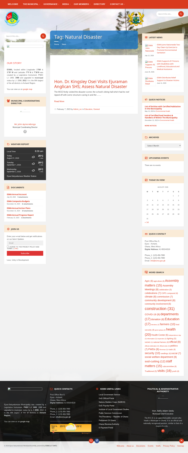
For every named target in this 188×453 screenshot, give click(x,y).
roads (171, 349)
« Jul (147, 222)
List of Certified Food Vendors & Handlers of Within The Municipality (161, 116)
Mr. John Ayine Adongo (25, 124)
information (152, 338)
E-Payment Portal (106, 428)
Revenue (164, 349)
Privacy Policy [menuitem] (169, 446)
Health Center (159, 335)
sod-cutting (155, 361)
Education (88, 109)
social (176, 353)
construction (160, 308)
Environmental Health (163, 111)
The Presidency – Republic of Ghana (113, 417)
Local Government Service (109, 395)
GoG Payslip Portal (106, 406)
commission (165, 296)
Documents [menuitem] (140, 446)
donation (157, 319)
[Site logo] (12, 26)
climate (150, 296)
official (175, 341)
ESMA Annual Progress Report (20, 215)
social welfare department (161, 357)
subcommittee (169, 366)
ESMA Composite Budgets (18, 201)
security (152, 353)
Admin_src (77, 109)
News (64, 44)
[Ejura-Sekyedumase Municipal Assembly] (136, 18)
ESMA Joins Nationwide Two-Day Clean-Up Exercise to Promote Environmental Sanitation (168, 48)
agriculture (159, 281)
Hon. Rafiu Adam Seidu (163, 410)
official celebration (152, 346)
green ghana (160, 330)
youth (175, 371)
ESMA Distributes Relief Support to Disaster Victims (168, 79)
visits (164, 371)
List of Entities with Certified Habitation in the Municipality (163, 107)
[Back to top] (181, 441)
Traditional (151, 371)
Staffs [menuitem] (158, 446)
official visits (165, 346)
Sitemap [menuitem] (180, 446)
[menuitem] (13, 4)
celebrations (153, 293)
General (96, 109)
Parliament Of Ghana (107, 420)
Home (56, 44)
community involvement (158, 304)
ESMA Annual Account (17, 194)
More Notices (150, 125)
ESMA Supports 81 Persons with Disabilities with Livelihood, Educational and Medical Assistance (168, 65)
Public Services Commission (110, 413)
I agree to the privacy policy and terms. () (23, 247)
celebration (165, 289)
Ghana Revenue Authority (109, 424)
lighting (171, 338)
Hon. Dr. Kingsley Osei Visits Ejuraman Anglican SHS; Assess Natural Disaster (90, 84)
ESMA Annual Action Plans (18, 208)
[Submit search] (181, 14)
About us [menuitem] (130, 446)
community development (160, 300)
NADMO (149, 342)
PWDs (153, 349)
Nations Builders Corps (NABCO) (112, 402)
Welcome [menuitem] (120, 446)
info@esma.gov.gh (157, 261)
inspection (162, 338)
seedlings (166, 353)
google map (27, 89)
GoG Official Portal (106, 398)
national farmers (161, 342)
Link (16, 248)
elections (155, 324)
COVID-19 (152, 314)
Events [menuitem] (150, 446)
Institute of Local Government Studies (114, 409)
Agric (149, 281)
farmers (167, 324)
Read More (59, 101)
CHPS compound (169, 293)
